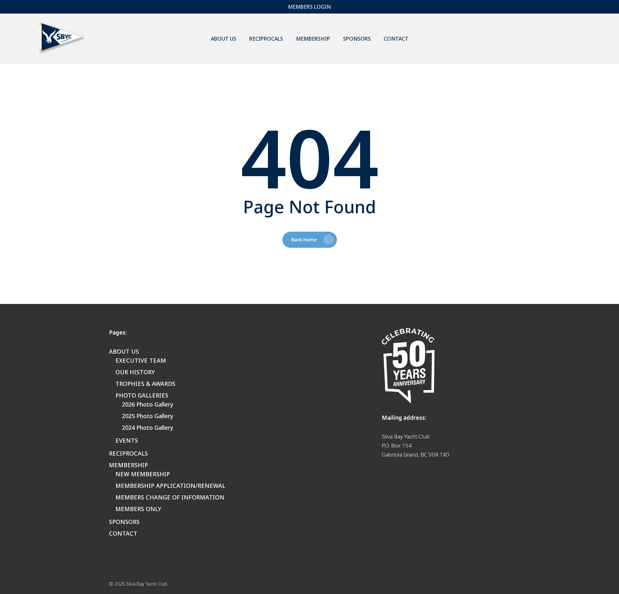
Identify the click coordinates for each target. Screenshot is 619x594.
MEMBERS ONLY (138, 509)
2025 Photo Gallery (147, 416)
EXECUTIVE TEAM (140, 360)
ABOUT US (124, 351)
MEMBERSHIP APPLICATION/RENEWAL (170, 485)
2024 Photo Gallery (147, 427)
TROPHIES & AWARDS (145, 384)
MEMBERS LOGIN (309, 6)
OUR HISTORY (135, 372)
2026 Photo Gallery (147, 404)
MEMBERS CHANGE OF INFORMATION (169, 497)
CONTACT (123, 533)
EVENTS (126, 440)
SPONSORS (124, 522)
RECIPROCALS (128, 453)
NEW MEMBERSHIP (142, 474)
